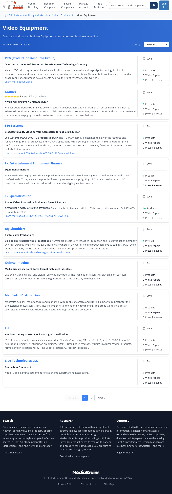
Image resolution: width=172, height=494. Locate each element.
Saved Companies (67, 5)
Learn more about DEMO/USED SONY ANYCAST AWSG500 (37, 215)
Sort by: (136, 44)
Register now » (124, 452)
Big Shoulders (15, 229)
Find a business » (12, 452)
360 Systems (14, 126)
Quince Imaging (17, 262)
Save (149, 58)
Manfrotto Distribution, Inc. (26, 295)
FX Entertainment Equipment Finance (33, 163)
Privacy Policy (65, 484)
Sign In (164, 5)
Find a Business (99, 5)
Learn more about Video (18, 81)
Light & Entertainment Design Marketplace (27, 15)
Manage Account (83, 5)
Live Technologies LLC (21, 361)
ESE (7, 328)
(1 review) (40, 96)
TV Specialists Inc (18, 196)
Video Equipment (63, 15)
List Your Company (49, 5)
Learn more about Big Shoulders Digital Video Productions (37, 252)
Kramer (10, 92)
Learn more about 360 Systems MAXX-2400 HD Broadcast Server (41, 153)
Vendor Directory (33, 5)
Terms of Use (88, 484)
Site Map (109, 484)
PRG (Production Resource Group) (30, 58)
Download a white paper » (74, 456)
